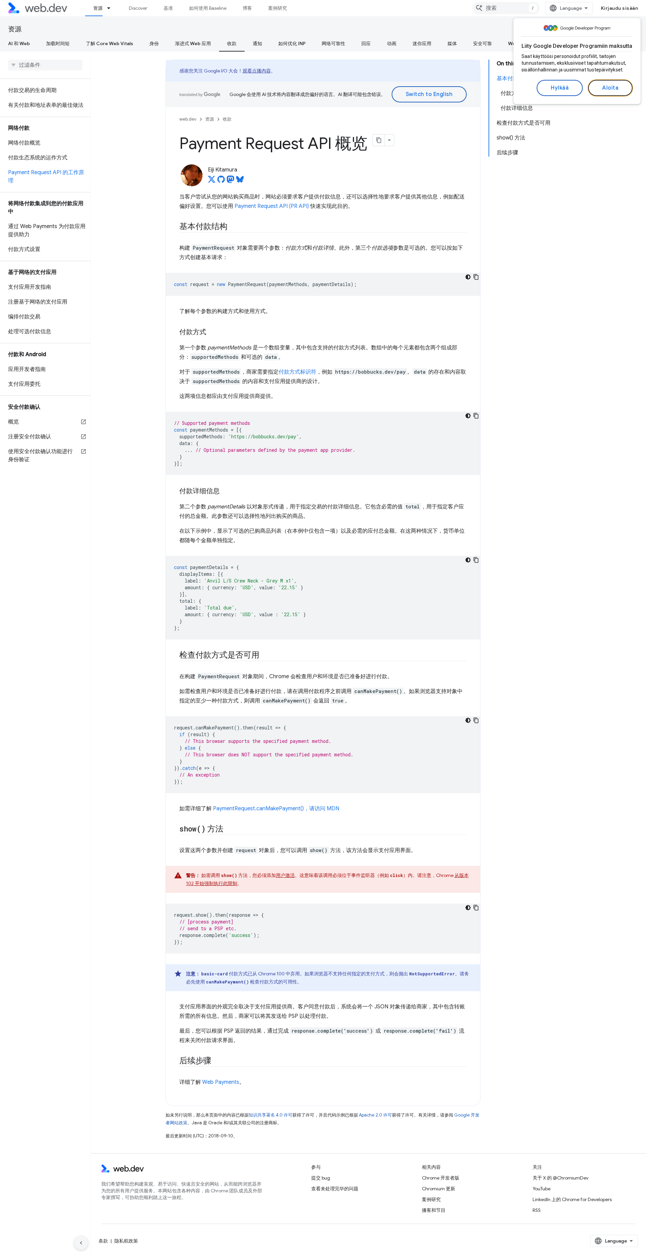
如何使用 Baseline (207, 8)
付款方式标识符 (297, 372)
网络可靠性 (333, 43)
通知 (257, 43)
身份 (154, 43)
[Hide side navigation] (81, 1243)
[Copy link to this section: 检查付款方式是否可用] (265, 656)
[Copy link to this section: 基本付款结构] (233, 227)
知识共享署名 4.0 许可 (270, 1115)
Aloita (610, 88)
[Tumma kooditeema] (468, 277)
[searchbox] (45, 65)
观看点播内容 (257, 71)
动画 (391, 43)
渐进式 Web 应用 (193, 43)
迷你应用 (421, 43)
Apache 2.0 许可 (375, 1115)
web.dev (187, 119)
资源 (98, 8)
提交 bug (320, 1178)
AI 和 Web (19, 43)
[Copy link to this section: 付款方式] (212, 332)
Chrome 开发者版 (440, 1178)
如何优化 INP (292, 43)
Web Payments (220, 1082)
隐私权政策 (126, 1241)
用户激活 (285, 875)
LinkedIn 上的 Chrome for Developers (572, 1199)
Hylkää (560, 88)
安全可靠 (482, 43)
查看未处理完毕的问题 (334, 1189)
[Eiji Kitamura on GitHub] (221, 181)
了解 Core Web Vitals (109, 43)
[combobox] (506, 8)
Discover (138, 8)
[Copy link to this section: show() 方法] (229, 829)
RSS (537, 1210)
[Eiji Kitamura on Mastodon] (230, 181)
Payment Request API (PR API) (272, 206)
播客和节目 (433, 1210)
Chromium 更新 (438, 1189)
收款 (232, 43)
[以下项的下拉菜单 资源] (112, 8)
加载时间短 (58, 43)
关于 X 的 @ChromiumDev (560, 1178)
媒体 (452, 43)
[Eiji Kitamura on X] (211, 181)
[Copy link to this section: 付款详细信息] (226, 492)
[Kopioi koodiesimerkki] (476, 277)
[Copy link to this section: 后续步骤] (217, 1061)
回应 (366, 43)
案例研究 (277, 8)
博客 (247, 8)
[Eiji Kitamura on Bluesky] (240, 181)
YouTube (541, 1189)
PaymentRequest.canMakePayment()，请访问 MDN (276, 808)
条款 (103, 1241)
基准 (168, 8)
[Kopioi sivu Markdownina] (379, 140)
